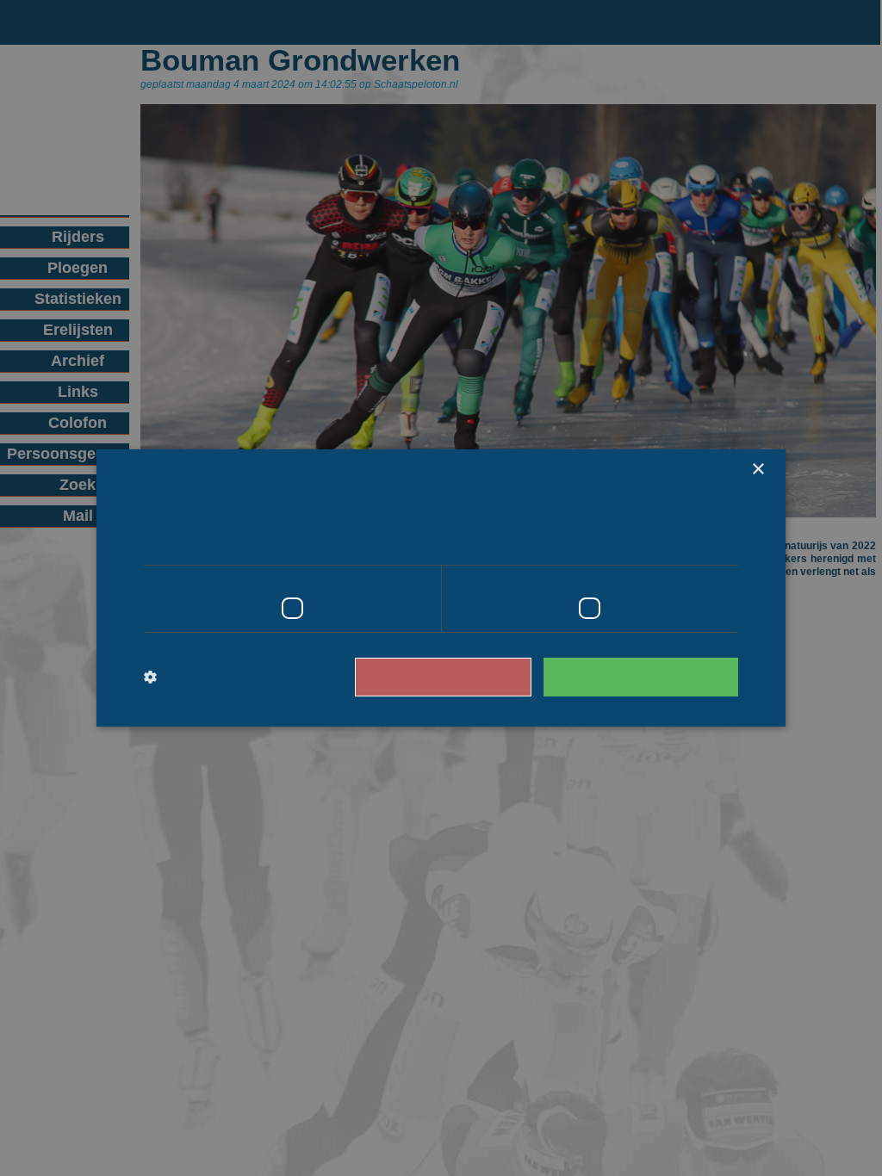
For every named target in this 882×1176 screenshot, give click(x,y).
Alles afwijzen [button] (467, 676)
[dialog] (441, 588)
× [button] (757, 469)
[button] (215, 677)
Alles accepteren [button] (649, 676)
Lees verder (665, 540)
